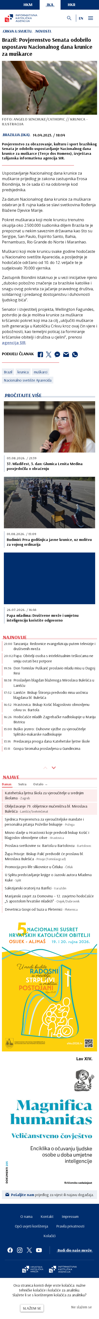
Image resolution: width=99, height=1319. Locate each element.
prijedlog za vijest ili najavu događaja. (52, 1194)
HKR (71, 4)
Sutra (22, 784)
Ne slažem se (81, 1307)
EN (81, 18)
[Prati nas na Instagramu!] (20, 1250)
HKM (28, 4)
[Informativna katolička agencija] (63, 1270)
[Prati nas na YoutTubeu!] (39, 1250)
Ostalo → (40, 784)
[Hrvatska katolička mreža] (32, 1270)
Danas (7, 784)
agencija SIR (13, 342)
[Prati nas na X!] (29, 1250)
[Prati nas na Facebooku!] (10, 1250)
